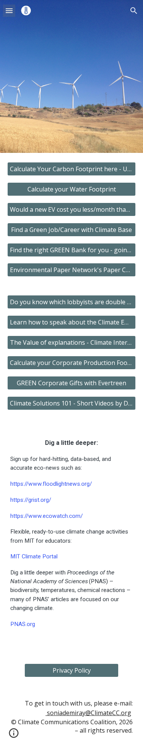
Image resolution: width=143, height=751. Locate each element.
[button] (9, 10)
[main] (71, 537)
